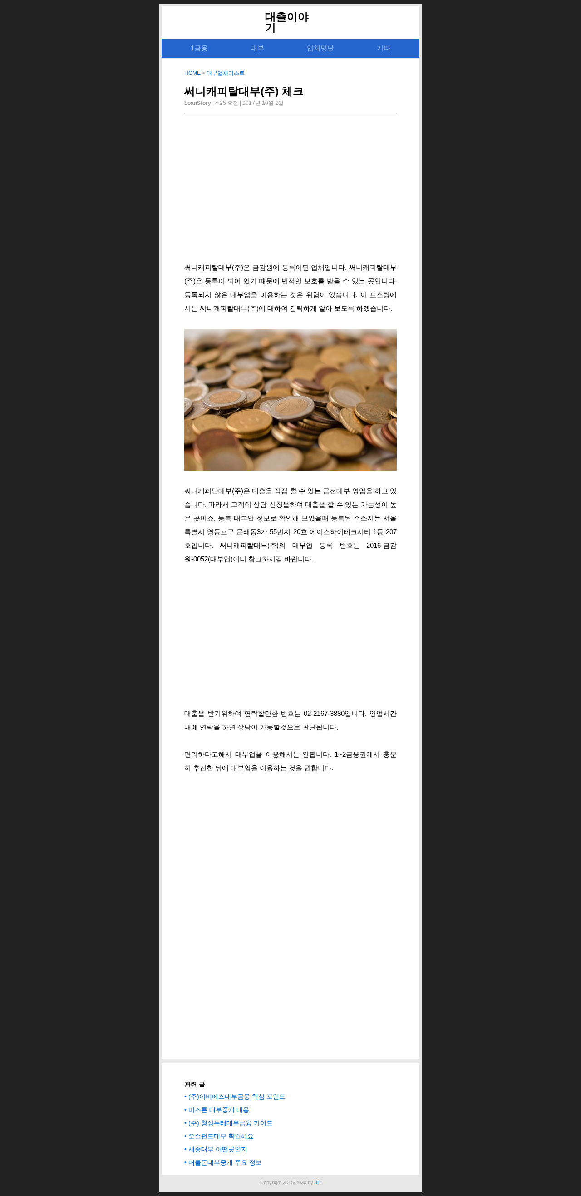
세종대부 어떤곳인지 (217, 1149)
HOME (192, 73)
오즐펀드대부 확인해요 (221, 1136)
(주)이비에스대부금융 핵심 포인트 (237, 1096)
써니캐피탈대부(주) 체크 (244, 91)
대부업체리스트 (226, 73)
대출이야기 (287, 22)
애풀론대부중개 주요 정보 (225, 1162)
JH (318, 1182)
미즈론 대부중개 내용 (218, 1109)
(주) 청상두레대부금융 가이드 (230, 1123)
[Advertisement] (290, 190)
